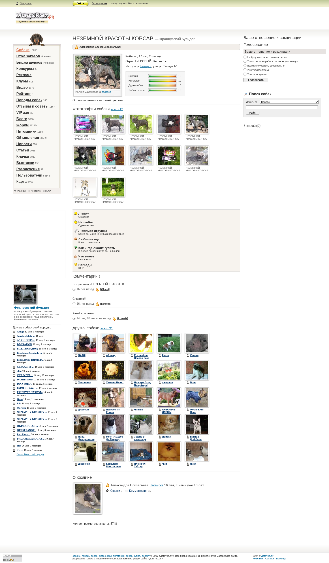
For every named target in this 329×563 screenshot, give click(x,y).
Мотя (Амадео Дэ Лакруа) (114, 438)
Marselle (21, 407)
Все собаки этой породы (30, 454)
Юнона (194, 355)
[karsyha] (105, 303)
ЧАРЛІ (81, 355)
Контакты (36, 191)
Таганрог (145, 66)
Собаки (23, 50)
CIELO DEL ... (25, 375)
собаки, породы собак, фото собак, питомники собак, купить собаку (111, 555)
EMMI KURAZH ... (27, 388)
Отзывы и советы (32, 106)
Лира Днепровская (86, 438)
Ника (193, 463)
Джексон (83, 409)
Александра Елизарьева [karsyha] (100, 46)
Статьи (22, 150)
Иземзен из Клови (113, 411)
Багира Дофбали (196, 438)
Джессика (84, 463)
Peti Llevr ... (23, 434)
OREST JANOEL (26, 430)
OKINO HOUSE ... (27, 426)
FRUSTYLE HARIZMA (30, 392)
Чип (164, 463)
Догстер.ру (267, 555)
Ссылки (269, 558)
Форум (22, 125)
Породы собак (29, 100)
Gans (20, 399)
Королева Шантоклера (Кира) (113, 466)
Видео (22, 87)
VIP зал (22, 112)
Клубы (22, 81)
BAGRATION (24, 344)
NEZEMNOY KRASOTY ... (32, 412)
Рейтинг (23, 94)
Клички (22, 156)
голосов (106, 92)
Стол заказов (28, 56)
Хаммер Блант (115, 382)
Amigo (20, 331)
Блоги (21, 119)
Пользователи (29, 175)
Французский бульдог (31, 307)
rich (19, 445)
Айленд (110, 355)
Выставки (25, 163)
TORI (20, 450)
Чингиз (138, 409)
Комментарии (138, 490)
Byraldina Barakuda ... (29, 353)
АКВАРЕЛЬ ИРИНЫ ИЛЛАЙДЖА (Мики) (169, 413)
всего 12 (117, 109)
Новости (24, 144)
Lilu (19, 403)
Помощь (281, 558)
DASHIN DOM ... (26, 379)
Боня (193, 382)
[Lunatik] (122, 318)
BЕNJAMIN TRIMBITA (30, 359)
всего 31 (106, 328)
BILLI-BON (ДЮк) (27, 348)
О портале (26, 3)
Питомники (26, 131)
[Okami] (105, 289)
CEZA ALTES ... (25, 366)
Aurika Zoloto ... (26, 335)
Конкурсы (25, 69)
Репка (165, 355)
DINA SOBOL (24, 383)
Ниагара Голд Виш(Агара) (142, 383)
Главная (21, 191)
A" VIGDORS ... (26, 340)
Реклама (24, 75)
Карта (21, 181)
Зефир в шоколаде (140, 438)
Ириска (166, 436)
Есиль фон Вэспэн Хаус (141, 356)
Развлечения (28, 169)
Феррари (167, 382)
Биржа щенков (29, 62)
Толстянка (84, 382)
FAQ (48, 191)
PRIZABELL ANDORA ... (31, 438)
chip (19, 371)
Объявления (27, 138)
